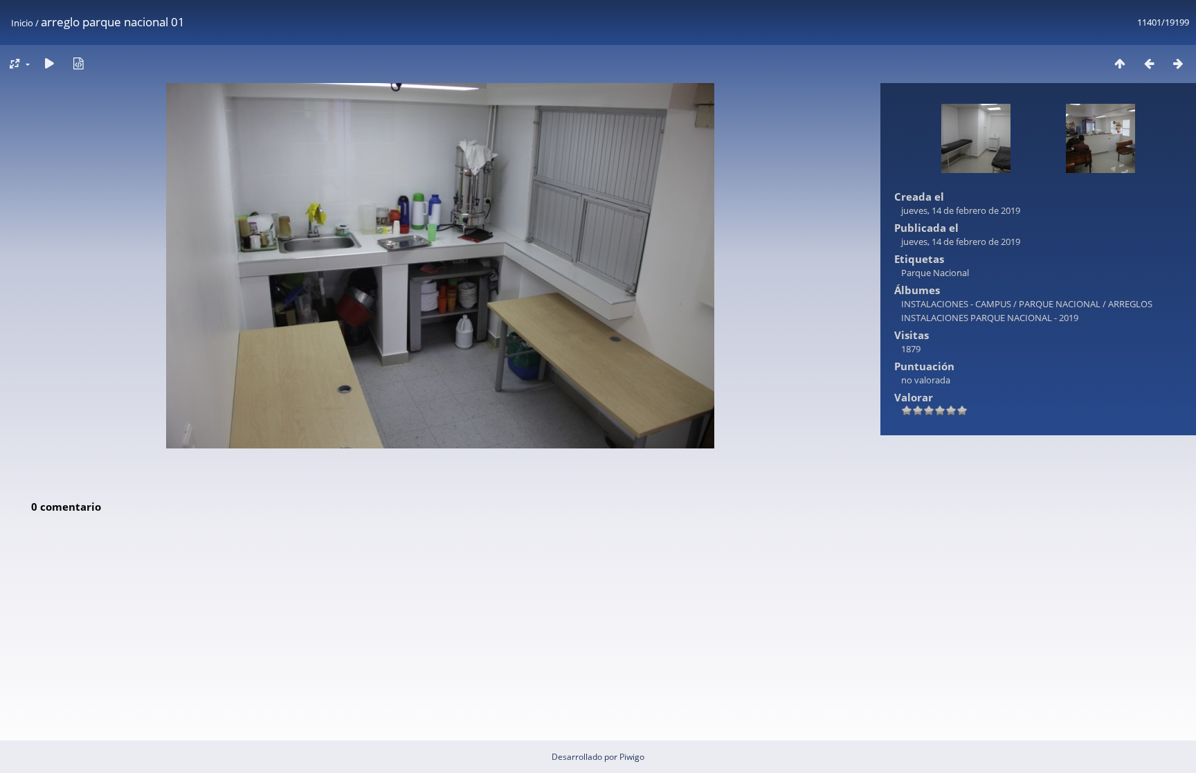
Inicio (22, 23)
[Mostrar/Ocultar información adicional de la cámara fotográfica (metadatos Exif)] (78, 63)
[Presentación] (49, 63)
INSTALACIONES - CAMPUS (956, 304)
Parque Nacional (935, 272)
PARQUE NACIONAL (1059, 304)
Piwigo (631, 757)
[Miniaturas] (1119, 63)
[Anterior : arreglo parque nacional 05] (1148, 63)
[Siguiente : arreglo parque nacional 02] (1178, 63)
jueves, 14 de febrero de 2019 (960, 210)
